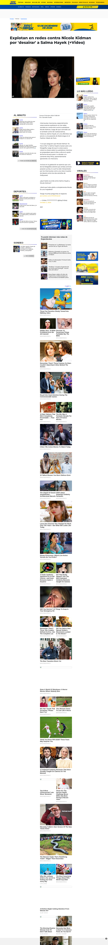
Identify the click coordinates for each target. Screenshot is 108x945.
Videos (47, 7)
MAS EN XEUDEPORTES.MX (29, 229)
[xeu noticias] (13, 2)
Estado (43, 2)
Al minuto (21, 7)
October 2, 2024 (45, 202)
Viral (42, 7)
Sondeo (58, 7)
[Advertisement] (25, 176)
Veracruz (28, 2)
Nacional (50, 2)
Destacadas (35, 7)
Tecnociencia (100, 2)
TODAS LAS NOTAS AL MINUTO (28, 160)
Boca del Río (36, 2)
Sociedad (92, 2)
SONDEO (18, 243)
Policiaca (75, 2)
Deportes (68, 2)
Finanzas (28, 7)
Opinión (52, 7)
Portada (20, 2)
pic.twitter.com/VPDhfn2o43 (50, 196)
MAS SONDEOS (29, 256)
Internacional (58, 2)
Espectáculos (83, 2)
